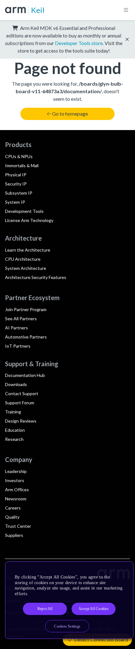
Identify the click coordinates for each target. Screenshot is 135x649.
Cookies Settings (67, 626)
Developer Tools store (79, 43)
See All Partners (21, 318)
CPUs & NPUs (19, 156)
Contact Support (21, 393)
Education (15, 430)
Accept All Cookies (93, 608)
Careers (13, 507)
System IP (15, 202)
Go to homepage (70, 114)
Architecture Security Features (35, 277)
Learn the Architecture (27, 250)
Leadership (16, 471)
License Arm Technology (29, 220)
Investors (14, 480)
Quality (12, 517)
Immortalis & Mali (22, 165)
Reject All (44, 608)
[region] (69, 600)
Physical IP (15, 174)
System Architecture (25, 268)
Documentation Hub (25, 375)
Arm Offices (17, 489)
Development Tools (24, 211)
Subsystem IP (18, 193)
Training (13, 411)
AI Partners (16, 327)
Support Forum (19, 402)
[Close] (123, 569)
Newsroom (15, 498)
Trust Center (18, 526)
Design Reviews (20, 421)
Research (14, 439)
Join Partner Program (25, 309)
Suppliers (14, 535)
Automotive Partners (26, 336)
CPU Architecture (22, 259)
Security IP (16, 183)
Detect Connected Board (100, 639)
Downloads (16, 384)
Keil (37, 9)
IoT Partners (17, 346)
